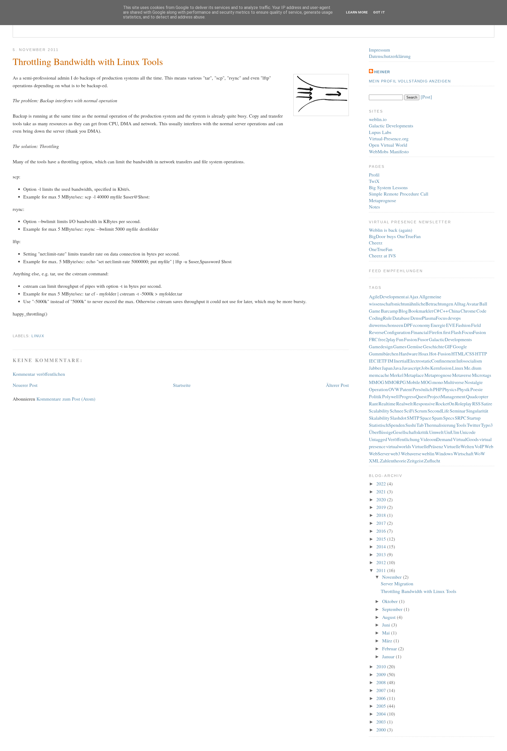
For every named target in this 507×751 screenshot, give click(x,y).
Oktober (390, 601)
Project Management (446, 396)
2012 (381, 562)
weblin (428, 453)
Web (489, 446)
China (454, 311)
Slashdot (398, 418)
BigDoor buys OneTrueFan (395, 236)
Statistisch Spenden (387, 425)
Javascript (411, 368)
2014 (381, 546)
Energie (438, 325)
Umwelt (436, 432)
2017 (381, 523)
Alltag (460, 303)
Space (425, 418)
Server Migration (397, 583)
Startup (474, 418)
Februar (390, 648)
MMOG (376, 382)
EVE (450, 325)
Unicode (468, 432)
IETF (382, 361)
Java (397, 368)
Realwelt (404, 403)
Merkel (396, 375)
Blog (403, 311)
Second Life (438, 410)
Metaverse (461, 375)
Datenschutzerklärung (390, 56)
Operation (378, 389)
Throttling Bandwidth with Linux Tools (88, 61)
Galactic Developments (391, 125)
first (446, 332)
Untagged (378, 439)
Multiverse (454, 382)
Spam (437, 418)
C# (436, 311)
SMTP (413, 418)
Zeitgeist (415, 460)
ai (407, 296)
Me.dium (472, 368)
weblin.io (378, 119)
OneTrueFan (380, 249)
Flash (456, 332)
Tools (461, 425)
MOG (426, 382)
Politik (375, 396)
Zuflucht (432, 460)
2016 (381, 531)
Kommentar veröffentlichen (39, 374)
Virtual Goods (466, 439)
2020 (381, 499)
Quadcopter (477, 396)
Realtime (387, 403)
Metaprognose (382, 200)
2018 (381, 515)
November (392, 577)
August (389, 617)
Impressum (379, 50)
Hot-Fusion (440, 353)
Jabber (375, 368)
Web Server (379, 453)
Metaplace (414, 375)
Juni (386, 625)
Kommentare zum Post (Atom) (65, 399)
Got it (379, 12)
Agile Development (387, 296)
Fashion (463, 325)
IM (390, 361)
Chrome (468, 311)
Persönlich (422, 389)
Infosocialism (469, 361)
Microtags (481, 375)
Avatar (472, 303)
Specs (448, 418)
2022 (381, 483)
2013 (381, 554)
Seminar (458, 410)
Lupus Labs (380, 132)
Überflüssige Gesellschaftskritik (399, 432)
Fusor (422, 339)
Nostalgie (473, 382)
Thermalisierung (440, 425)
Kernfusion (441, 368)
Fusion (410, 339)
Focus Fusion (474, 332)
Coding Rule (380, 318)
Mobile (413, 382)
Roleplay (463, 403)
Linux (37, 336)
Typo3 (487, 425)
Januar (389, 656)
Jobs (425, 368)
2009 (381, 674)
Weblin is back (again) (390, 230)
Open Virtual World (388, 145)
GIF (448, 346)
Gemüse (414, 346)
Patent (406, 389)
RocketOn (444, 403)
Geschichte (433, 346)
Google (460, 346)
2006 (381, 698)
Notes (374, 206)
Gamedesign (381, 346)
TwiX (374, 181)
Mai (386, 632)
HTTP (481, 353)
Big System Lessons (388, 187)
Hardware (408, 353)
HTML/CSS (463, 353)
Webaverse (411, 453)
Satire (486, 403)
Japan (387, 368)
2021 (381, 491)
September (393, 609)
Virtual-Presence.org (389, 138)
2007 (381, 690)
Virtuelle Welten (459, 446)
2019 (381, 507)
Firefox (436, 332)
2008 (381, 682)
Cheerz (375, 242)
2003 (381, 721)
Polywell (390, 396)
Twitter (473, 425)
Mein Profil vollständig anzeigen (410, 81)
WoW (479, 453)
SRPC (460, 418)
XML (374, 460)
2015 (381, 539)
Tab (420, 425)
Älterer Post (337, 385)
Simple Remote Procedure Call (398, 194)
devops (454, 318)
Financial (420, 332)
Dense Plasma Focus (428, 318)
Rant (373, 403)
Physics (449, 389)
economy (421, 325)
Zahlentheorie (393, 460)
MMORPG (395, 382)
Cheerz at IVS (382, 255)
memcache (379, 375)
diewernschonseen (386, 325)
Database (401, 318)
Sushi (410, 425)
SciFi (409, 410)
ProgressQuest (413, 396)
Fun (399, 339)
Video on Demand (436, 439)
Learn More (357, 12)
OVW (394, 389)
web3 (395, 453)
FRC (373, 339)
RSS (476, 403)
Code (481, 311)
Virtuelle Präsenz (427, 446)
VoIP (479, 446)
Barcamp (389, 311)
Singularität (477, 410)
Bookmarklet (420, 311)
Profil (374, 174)
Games (399, 346)
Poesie (476, 389)
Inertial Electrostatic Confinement (425, 361)
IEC (373, 361)
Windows (444, 453)
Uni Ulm (451, 432)
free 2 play (387, 339)
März (387, 640)
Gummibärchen (383, 353)
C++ (444, 311)
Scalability (379, 410)
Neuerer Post (25, 385)
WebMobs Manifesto (389, 151)
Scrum (421, 410)
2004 (381, 714)
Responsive (424, 403)
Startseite (182, 385)
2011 (381, 570)
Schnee (396, 410)
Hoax (423, 353)
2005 (381, 706)
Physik (463, 389)
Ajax (414, 296)
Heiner (382, 72)
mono (437, 382)
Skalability (379, 418)
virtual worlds (398, 446)
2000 (381, 729)
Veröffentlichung (404, 439)
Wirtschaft (463, 453)
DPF (408, 325)
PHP (437, 389)
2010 (381, 666)
